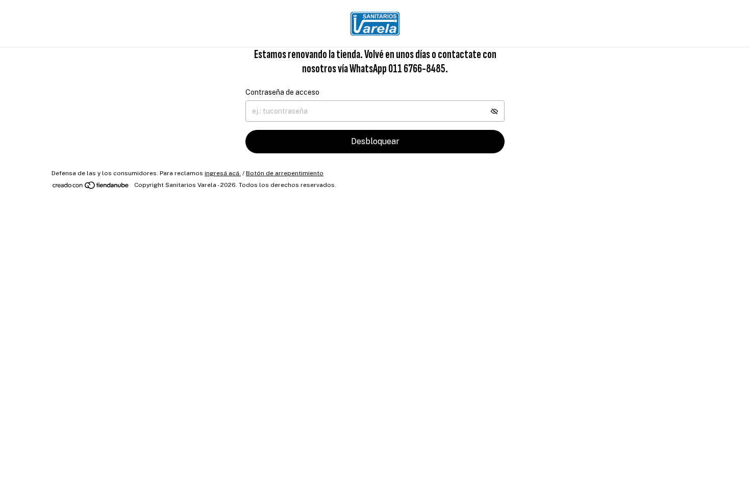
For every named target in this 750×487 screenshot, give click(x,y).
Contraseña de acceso (282, 92)
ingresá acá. (223, 173)
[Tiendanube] (91, 187)
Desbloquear (375, 141)
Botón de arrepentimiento (284, 173)
